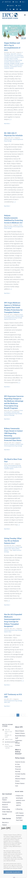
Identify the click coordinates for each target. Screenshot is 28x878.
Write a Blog (6, 809)
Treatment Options (9, 68)
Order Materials (7, 812)
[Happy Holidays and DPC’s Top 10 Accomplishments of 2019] (14, 32)
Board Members (20, 736)
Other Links (7, 702)
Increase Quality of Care (15, 467)
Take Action (6, 818)
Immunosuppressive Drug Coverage (13, 60)
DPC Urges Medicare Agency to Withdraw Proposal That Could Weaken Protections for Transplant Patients (13, 307)
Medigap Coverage (14, 63)
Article (11, 55)
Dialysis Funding (13, 58)
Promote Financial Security (18, 769)
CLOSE (24, 827)
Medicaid (12, 62)
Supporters (18, 740)
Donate (17, 743)
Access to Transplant (9, 444)
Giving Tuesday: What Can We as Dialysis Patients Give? (12, 540)
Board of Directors (5, 806)
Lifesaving (19, 809)
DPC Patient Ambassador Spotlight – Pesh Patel (20, 816)
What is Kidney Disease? (18, 752)
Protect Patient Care (19, 784)
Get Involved (7, 794)
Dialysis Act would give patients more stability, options (20, 800)
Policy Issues (20, 758)
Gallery (16, 32)
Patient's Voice (7, 548)
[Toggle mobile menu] (25, 15)
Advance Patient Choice (20, 780)
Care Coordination (18, 55)
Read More (7, 123)
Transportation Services (16, 66)
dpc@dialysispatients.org (9, 742)
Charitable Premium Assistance (12, 57)
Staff (16, 738)
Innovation (6, 62)
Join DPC (5, 798)
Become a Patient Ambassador (6, 825)
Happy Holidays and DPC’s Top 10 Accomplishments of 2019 (11, 32)
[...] (10, 119)
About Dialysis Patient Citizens (20, 732)
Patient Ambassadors (6, 801)
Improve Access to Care (10, 319)
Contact (17, 745)
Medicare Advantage (9, 415)
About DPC (13, 54)
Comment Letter (8, 139)
